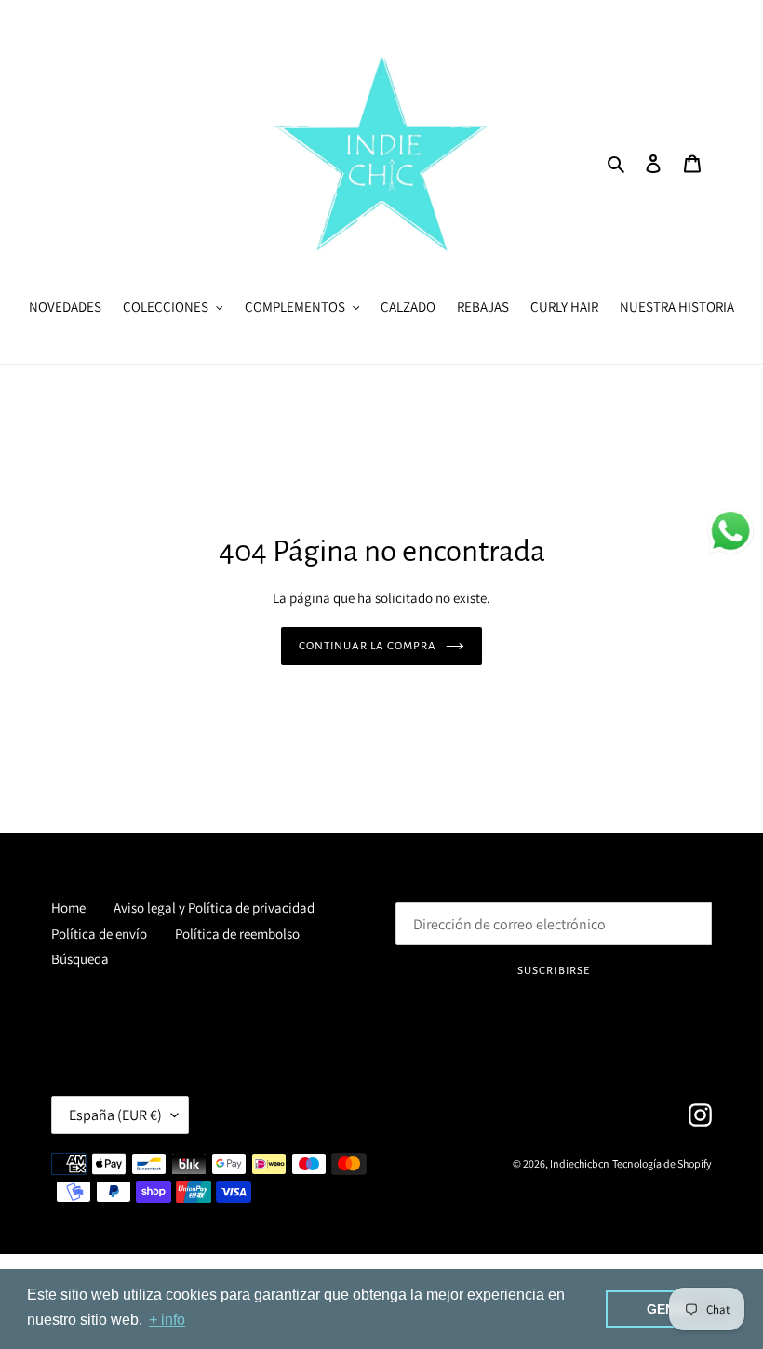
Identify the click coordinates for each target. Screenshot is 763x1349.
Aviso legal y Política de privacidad (214, 907)
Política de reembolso (237, 933)
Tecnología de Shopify (662, 1163)
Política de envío (99, 933)
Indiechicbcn (579, 1163)
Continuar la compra (368, 646)
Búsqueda (80, 959)
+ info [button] (167, 1320)
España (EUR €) (115, 1115)
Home (68, 907)
